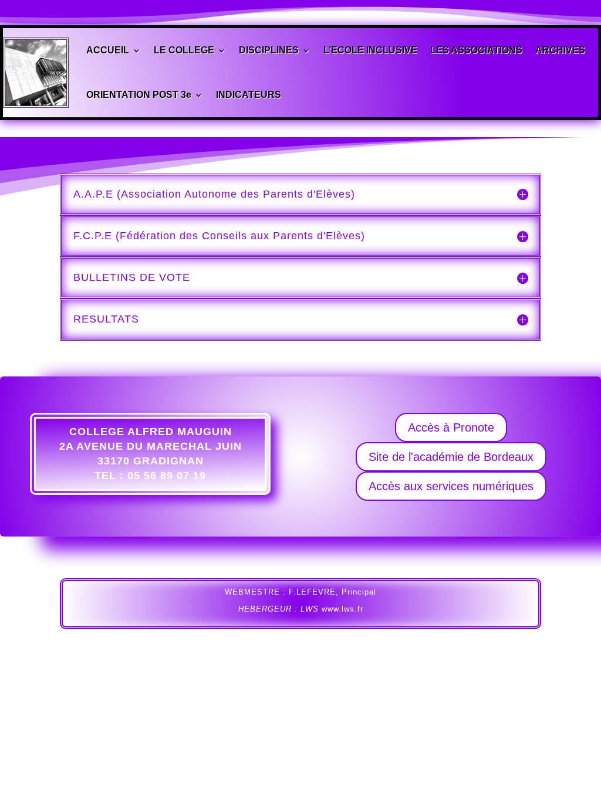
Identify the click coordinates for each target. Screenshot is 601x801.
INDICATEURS (248, 95)
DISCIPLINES (269, 50)
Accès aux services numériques (451, 486)
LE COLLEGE (184, 50)
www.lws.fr (342, 609)
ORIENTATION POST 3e (138, 95)
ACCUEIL (107, 50)
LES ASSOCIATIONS (476, 50)
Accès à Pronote (451, 427)
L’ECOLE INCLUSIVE (370, 50)
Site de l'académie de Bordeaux (451, 456)
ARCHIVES (560, 50)
